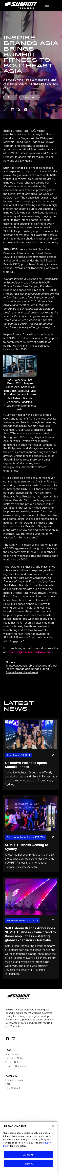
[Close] (53, 1126)
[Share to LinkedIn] (12, 109)
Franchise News (14, 1080)
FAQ (7, 1084)
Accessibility (12, 1054)
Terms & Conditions (16, 1066)
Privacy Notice (13, 1062)
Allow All (28, 1154)
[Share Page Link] (6, 109)
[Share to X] (19, 109)
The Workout (12, 1088)
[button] (47, 5)
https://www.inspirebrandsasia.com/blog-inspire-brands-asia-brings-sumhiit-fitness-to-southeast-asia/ (31, 669)
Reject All (28, 1163)
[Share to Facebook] (25, 109)
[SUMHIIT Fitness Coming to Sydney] (31, 813)
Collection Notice (14, 1058)
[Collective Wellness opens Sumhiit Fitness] (31, 734)
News (10, 97)
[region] (28, 1147)
